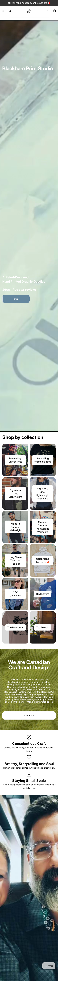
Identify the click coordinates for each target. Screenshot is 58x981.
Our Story (29, 715)
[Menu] (3, 10)
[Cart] (54, 11)
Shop (16, 299)
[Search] (10, 11)
